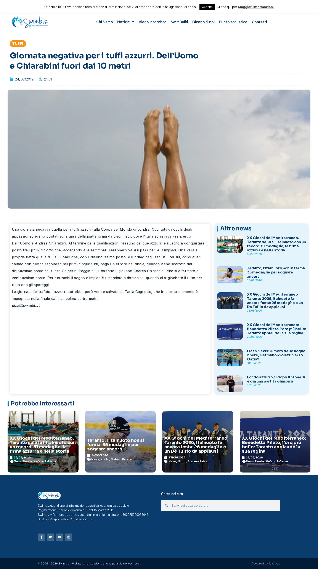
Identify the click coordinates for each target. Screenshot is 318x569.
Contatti (259, 21)
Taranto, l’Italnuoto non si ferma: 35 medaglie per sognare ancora (276, 272)
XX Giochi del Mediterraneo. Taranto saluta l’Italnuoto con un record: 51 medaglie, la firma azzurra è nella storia (276, 244)
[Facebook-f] (41, 537)
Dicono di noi (203, 21)
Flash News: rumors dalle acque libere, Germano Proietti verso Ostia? (276, 355)
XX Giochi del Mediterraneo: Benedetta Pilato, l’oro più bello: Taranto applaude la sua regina (276, 329)
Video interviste (152, 21)
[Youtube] (59, 537)
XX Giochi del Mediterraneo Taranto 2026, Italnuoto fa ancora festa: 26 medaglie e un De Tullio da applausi (275, 300)
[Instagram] (68, 537)
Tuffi (18, 43)
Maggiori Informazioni (256, 7)
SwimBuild (179, 21)
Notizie (123, 21)
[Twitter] (50, 537)
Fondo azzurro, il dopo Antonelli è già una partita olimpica (276, 379)
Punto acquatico (233, 21)
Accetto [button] (207, 7)
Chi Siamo (104, 21)
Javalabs (274, 563)
